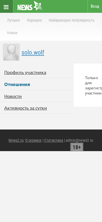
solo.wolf (33, 52)
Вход (95, 6)
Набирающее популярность (72, 20)
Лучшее (13, 20)
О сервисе (33, 140)
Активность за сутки (25, 107)
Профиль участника (25, 72)
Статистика (53, 140)
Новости (13, 96)
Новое (12, 32)
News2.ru (16, 140)
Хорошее (34, 20)
